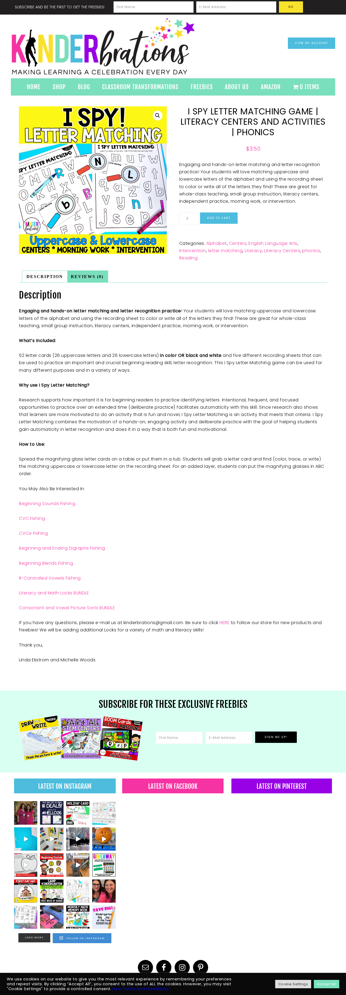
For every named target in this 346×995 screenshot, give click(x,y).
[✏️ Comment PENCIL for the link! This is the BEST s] (77, 864)
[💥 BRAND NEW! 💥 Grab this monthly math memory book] (77, 917)
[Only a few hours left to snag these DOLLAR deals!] (77, 891)
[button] (157, 115)
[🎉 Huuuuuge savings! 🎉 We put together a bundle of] (103, 917)
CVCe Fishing (33, 533)
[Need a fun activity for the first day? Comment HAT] (25, 891)
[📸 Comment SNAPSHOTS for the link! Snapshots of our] (25, 839)
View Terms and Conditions (140, 988)
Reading (188, 258)
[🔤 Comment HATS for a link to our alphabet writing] (103, 812)
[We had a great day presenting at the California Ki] (25, 812)
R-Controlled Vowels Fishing (50, 578)
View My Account (311, 43)
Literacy (253, 251)
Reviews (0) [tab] (87, 276)
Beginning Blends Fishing (46, 563)
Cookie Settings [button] (293, 984)
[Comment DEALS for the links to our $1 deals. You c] (51, 812)
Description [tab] (44, 276)
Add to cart (219, 218)
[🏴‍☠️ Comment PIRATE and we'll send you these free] (51, 864)
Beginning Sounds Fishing (47, 503)
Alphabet (216, 243)
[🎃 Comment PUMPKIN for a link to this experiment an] (103, 839)
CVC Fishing (32, 518)
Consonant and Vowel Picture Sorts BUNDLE (67, 608)
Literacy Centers (282, 251)
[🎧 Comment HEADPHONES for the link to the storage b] (77, 839)
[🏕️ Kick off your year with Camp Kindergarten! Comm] (51, 891)
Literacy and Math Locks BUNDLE (54, 593)
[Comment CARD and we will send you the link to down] (77, 812)
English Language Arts (272, 243)
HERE (225, 623)
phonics (311, 251)
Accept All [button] (326, 984)
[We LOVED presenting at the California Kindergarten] (103, 891)
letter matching (225, 251)
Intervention (192, 251)
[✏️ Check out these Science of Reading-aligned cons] (25, 917)
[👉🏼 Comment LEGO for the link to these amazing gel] (51, 839)
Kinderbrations (124, 46)
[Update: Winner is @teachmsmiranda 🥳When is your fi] (103, 864)
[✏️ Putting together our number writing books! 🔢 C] (51, 917)
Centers (238, 243)
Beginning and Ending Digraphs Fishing (62, 548)
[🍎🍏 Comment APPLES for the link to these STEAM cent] (25, 864)
